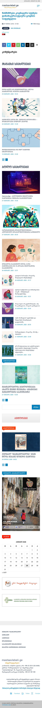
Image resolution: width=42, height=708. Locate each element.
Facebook (17, 693)
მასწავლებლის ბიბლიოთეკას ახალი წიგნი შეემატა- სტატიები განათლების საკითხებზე (19, 389)
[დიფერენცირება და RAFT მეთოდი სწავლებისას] (21, 137)
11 (10, 558)
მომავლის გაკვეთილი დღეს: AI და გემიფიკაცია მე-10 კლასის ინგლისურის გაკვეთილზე (18, 266)
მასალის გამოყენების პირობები (14, 647)
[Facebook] (4, 45)
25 (11, 565)
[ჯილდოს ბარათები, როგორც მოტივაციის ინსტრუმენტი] (7, 280)
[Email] (27, 45)
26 (16, 565)
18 (11, 562)
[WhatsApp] (18, 45)
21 (27, 562)
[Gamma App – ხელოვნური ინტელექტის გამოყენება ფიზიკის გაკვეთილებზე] (21, 182)
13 (22, 558)
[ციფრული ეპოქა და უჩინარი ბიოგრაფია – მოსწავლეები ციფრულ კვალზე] (21, 107)
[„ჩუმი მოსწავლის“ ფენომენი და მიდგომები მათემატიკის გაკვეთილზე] (7, 322)
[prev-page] (3, 159)
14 (27, 558)
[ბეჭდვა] (32, 45)
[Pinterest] (13, 45)
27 (22, 565)
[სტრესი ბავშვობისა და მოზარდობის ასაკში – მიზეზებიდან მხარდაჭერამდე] (7, 294)
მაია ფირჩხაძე (15, 28)
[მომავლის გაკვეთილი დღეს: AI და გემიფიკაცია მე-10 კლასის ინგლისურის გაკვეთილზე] (21, 250)
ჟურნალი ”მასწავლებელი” (11, 632)
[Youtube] (32, 693)
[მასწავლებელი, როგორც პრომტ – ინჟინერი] (7, 337)
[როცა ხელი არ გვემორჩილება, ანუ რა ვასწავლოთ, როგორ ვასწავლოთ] (21, 77)
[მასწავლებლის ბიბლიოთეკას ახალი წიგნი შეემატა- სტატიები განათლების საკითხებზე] (21, 374)
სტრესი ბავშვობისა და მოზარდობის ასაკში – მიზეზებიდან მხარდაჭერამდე (27, 292)
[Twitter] (9, 45)
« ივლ (4, 572)
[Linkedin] (23, 45)
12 (16, 558)
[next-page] (6, 159)
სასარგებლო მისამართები (12, 644)
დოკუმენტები (7, 641)
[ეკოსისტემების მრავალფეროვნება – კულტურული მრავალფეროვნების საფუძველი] (21, 216)
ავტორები (5, 638)
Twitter (27, 693)
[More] (37, 45)
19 (16, 562)
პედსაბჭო (5, 635)
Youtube (37, 693)
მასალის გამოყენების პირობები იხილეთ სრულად (21, 688)
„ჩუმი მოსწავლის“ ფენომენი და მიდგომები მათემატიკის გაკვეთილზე (25, 320)
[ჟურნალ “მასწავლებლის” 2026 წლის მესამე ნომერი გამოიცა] (21, 441)
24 (5, 565)
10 (5, 558)
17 (5, 562)
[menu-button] (38, 5)
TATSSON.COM (6, 705)
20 (22, 562)
